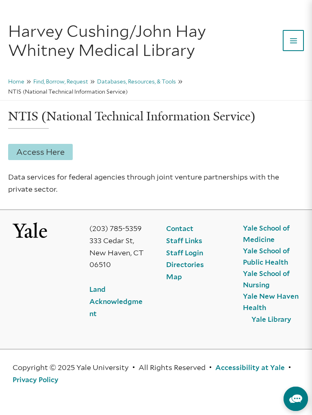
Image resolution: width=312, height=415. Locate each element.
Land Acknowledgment (116, 301)
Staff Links (184, 241)
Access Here (40, 152)
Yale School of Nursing (266, 279)
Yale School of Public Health (266, 256)
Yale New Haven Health (271, 302)
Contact (179, 229)
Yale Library (271, 319)
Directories (185, 265)
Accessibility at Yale (250, 368)
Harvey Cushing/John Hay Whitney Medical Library (107, 40)
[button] (296, 399)
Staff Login (184, 253)
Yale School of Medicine (266, 234)
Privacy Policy (35, 380)
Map (174, 277)
